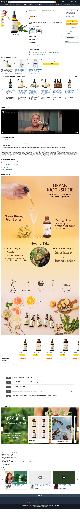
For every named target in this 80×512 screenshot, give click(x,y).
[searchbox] (32, 2)
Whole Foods (41, 4)
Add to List (67, 41)
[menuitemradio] (76, 132)
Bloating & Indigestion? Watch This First (12, 112)
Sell (61, 4)
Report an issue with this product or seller (38, 54)
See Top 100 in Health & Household (28, 461)
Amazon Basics (18, 4)
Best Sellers (25, 4)
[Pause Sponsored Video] (26, 480)
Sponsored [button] (2, 469)
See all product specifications (35, 45)
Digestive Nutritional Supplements (12, 462)
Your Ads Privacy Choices (53, 505)
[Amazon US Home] (29, 502)
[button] (2, 5)
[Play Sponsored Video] (40, 478)
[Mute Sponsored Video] (26, 482)
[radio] (2, 11)
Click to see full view (16, 34)
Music (73, 4)
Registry (68, 4)
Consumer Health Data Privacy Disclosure (41, 505)
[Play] (2, 132)
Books (53, 4)
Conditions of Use (25, 505)
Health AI (6, 4)
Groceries (36, 4)
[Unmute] (77, 132)
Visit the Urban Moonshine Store (35, 15)
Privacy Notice (31, 505)
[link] (22, 63)
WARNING (4, 448)
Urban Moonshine (73, 27)
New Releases (30, 4)
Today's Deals (48, 4)
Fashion (64, 4)
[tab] (37, 237)
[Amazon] (4, 1)
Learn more (56, 52)
